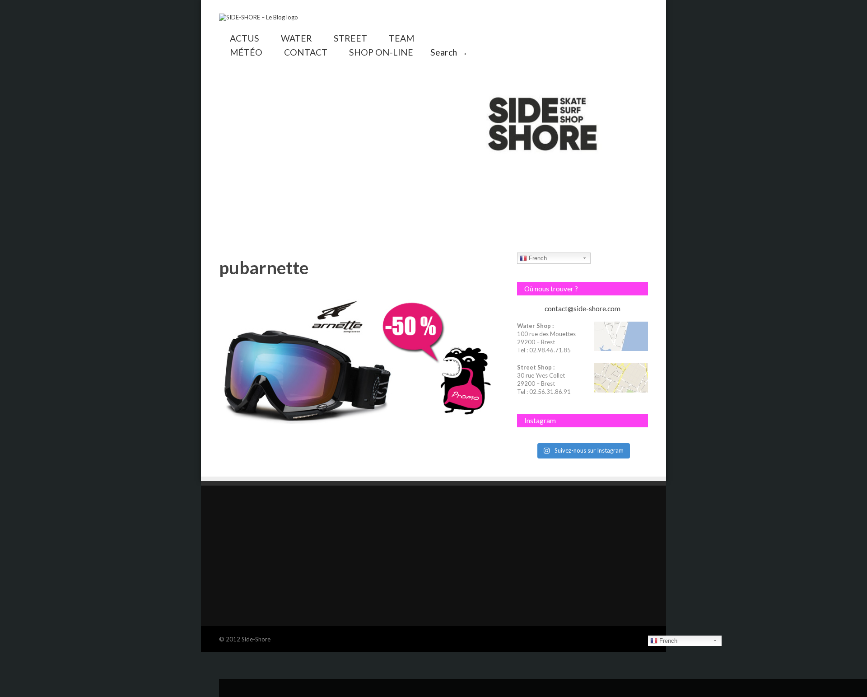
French (537, 258)
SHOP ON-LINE (381, 52)
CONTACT (305, 52)
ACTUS (244, 38)
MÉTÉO (246, 52)
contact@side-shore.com (582, 308)
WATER (296, 38)
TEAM (402, 38)
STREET (350, 38)
